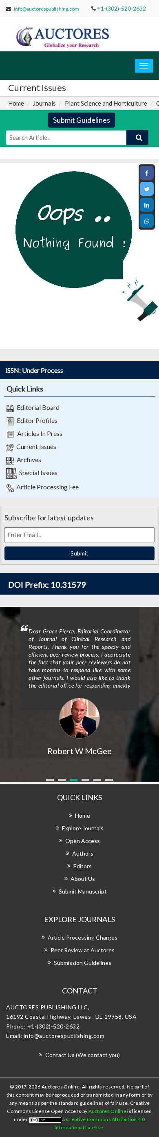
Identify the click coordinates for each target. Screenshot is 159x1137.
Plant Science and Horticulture (106, 103)
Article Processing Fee (46, 487)
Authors (82, 853)
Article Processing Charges (82, 937)
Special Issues (37, 472)
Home (16, 103)
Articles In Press (38, 433)
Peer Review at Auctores (83, 950)
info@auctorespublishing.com (46, 9)
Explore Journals (83, 828)
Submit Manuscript (83, 891)
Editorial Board (37, 407)
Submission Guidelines (82, 962)
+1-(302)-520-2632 (121, 8)
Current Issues (35, 446)
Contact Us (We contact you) (82, 1054)
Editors (82, 866)
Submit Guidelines (81, 119)
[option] (79, 682)
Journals (44, 103)
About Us (83, 878)
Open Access (82, 840)
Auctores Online (108, 1111)
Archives (27, 459)
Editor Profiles (35, 420)
